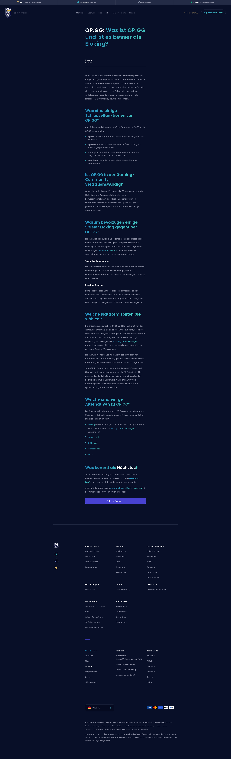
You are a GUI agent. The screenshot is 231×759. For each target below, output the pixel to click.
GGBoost (92, 443)
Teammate (121, 572)
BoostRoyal (93, 437)
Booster (88, 677)
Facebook (151, 671)
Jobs (107, 13)
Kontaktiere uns (119, 13)
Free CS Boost (91, 561)
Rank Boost (121, 551)
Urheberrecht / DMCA (125, 675)
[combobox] (99, 708)
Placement (90, 556)
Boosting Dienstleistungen (125, 341)
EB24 (90, 454)
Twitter (150, 682)
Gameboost (94, 448)
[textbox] (99, 708)
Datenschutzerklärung (126, 669)
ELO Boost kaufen (113, 501)
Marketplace (121, 606)
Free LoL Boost (153, 577)
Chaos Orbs (121, 611)
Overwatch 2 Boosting (157, 589)
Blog (100, 13)
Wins (118, 561)
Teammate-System (107, 250)
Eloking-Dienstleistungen (122, 428)
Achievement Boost (94, 627)
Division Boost (153, 551)
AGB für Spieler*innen (125, 664)
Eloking (91, 424)
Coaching (120, 567)
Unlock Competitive (94, 617)
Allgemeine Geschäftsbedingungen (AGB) (129, 657)
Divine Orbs (121, 617)
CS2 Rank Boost (92, 551)
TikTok (149, 661)
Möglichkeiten (91, 671)
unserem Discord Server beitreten (126, 488)
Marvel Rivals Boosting (95, 606)
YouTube (151, 655)
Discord (150, 677)
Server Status (91, 567)
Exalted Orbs (121, 622)
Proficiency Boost (93, 622)
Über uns (91, 13)
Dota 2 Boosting (123, 589)
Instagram (151, 666)
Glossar (132, 13)
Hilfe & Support (92, 682)
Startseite (80, 13)
